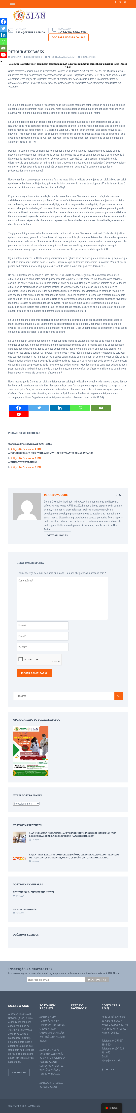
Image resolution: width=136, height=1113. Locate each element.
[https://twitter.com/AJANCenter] (107, 1069)
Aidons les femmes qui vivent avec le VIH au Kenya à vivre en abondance (50, 453)
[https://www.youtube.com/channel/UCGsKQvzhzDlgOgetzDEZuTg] (112, 1069)
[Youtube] (19, 414)
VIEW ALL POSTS (57, 535)
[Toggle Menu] (12, 3)
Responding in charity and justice (33, 892)
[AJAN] (29, 15)
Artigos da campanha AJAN (61, 57)
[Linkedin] (60, 408)
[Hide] (1, 61)
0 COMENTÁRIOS (88, 57)
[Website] (116, 495)
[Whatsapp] (80, 408)
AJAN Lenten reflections (22, 462)
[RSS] (120, 495)
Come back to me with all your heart (30, 443)
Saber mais (19, 1072)
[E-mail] (101, 408)
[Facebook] (19, 408)
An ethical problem (25, 909)
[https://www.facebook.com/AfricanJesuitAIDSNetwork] (102, 1069)
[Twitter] (39, 408)
